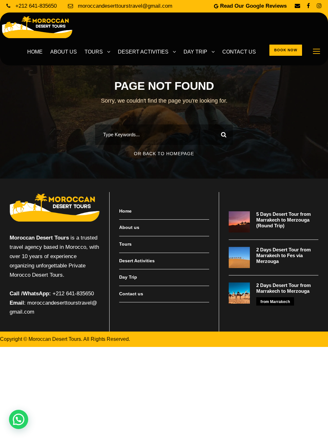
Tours (94, 52)
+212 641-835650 (36, 6)
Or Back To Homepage (164, 153)
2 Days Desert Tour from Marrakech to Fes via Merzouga (283, 255)
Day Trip (195, 52)
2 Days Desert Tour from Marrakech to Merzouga (283, 288)
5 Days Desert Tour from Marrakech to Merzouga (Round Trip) (283, 219)
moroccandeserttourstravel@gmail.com (124, 6)
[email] (297, 6)
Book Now (285, 50)
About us (63, 52)
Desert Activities (143, 52)
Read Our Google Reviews (253, 6)
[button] (18, 419)
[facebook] (308, 6)
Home (35, 52)
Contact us (239, 52)
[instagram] (319, 6)
